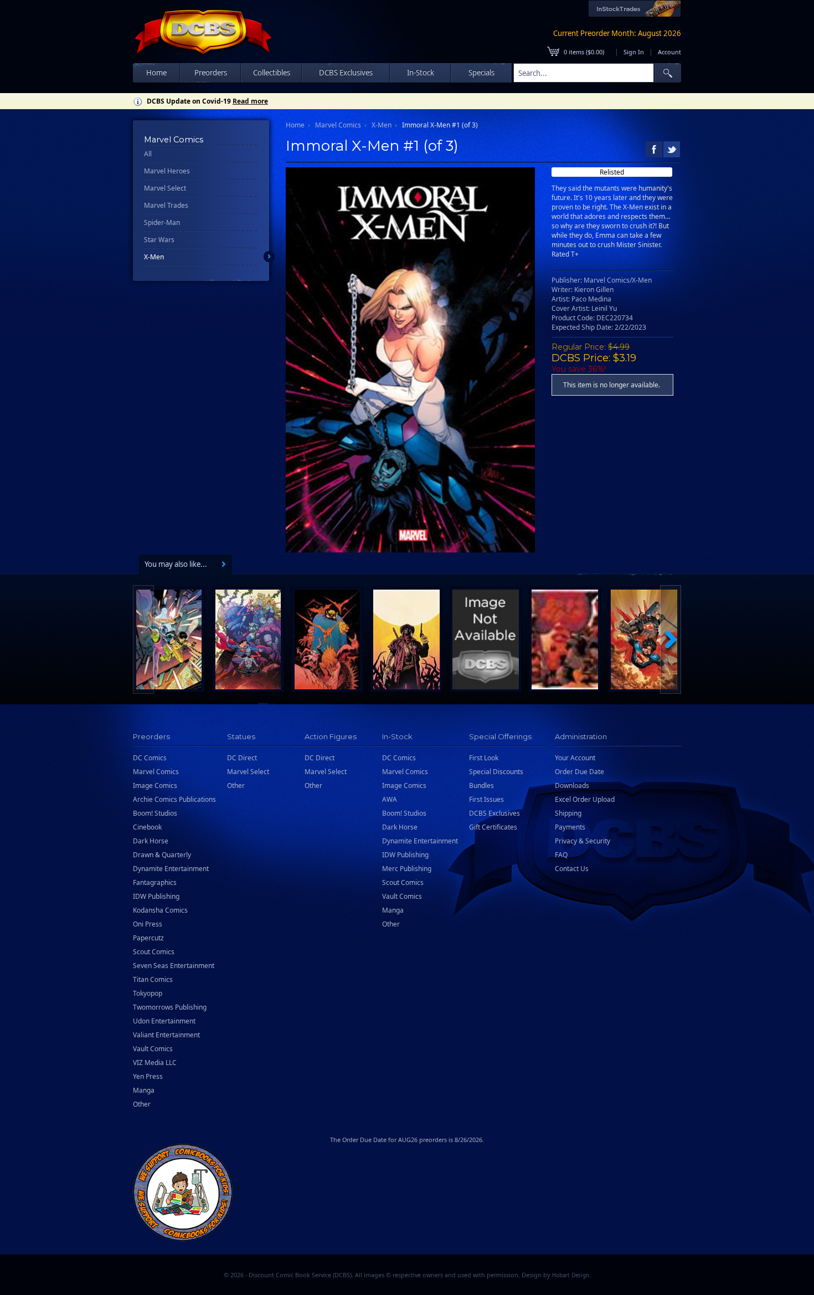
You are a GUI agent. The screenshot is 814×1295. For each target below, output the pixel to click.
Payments (570, 827)
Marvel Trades (166, 205)
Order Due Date (579, 771)
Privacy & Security (582, 841)
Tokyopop (147, 993)
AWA (389, 799)
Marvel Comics (338, 125)
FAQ (561, 854)
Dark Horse (150, 841)
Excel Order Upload (585, 799)
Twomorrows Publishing (170, 1007)
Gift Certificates (493, 827)
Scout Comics (153, 951)
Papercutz (148, 938)
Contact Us (572, 868)
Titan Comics (153, 979)
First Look (483, 757)
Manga (143, 1090)
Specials (481, 73)
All (148, 153)
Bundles (481, 785)
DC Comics (150, 757)
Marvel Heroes (167, 171)
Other (142, 1104)
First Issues (486, 799)
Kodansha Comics (160, 910)
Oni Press (147, 924)
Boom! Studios (155, 813)
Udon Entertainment (164, 1021)
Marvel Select (165, 188)
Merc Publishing (406, 868)
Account (669, 52)
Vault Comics (153, 1048)
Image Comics (155, 785)
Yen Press (148, 1076)
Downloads (572, 785)
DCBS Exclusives (494, 813)
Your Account (575, 757)
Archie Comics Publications (174, 799)
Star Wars (159, 239)
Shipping (568, 813)
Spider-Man (162, 222)
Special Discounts (496, 771)
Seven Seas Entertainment (173, 965)
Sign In (634, 52)
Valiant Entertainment (166, 1035)
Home (156, 73)
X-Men (154, 257)
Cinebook (147, 827)
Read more (250, 101)
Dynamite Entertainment (171, 868)
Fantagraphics (155, 882)
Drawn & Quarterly (162, 854)
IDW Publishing (156, 896)
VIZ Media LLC (155, 1062)
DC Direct (242, 757)
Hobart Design (570, 1275)
